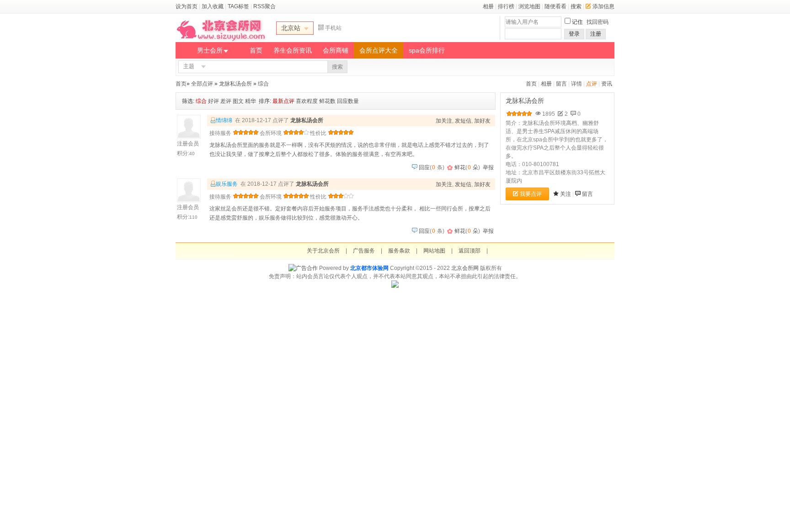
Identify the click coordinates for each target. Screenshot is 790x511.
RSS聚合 (264, 6)
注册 (595, 34)
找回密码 (598, 22)
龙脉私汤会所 (235, 84)
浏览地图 (529, 6)
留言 (561, 84)
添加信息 (603, 6)
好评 (213, 101)
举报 (488, 167)
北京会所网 (465, 268)
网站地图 (434, 250)
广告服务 (364, 250)
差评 (225, 101)
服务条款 (399, 250)
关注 (565, 194)
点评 (591, 84)
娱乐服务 (227, 184)
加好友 (482, 121)
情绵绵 (224, 120)
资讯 (606, 84)
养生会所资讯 (292, 50)
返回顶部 (469, 250)
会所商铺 (335, 50)
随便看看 (555, 6)
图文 (238, 101)
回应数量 (348, 101)
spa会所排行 (427, 50)
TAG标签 (238, 6)
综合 (263, 84)
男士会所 (210, 50)
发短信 (463, 121)
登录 (574, 34)
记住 (577, 22)
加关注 (444, 121)
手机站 (333, 28)
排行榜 (506, 6)
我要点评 (531, 194)
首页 (256, 50)
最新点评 (283, 101)
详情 (576, 84)
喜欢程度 (307, 101)
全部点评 (202, 84)
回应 (424, 167)
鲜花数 (327, 101)
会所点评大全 (378, 50)
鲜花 (459, 167)
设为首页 (187, 6)
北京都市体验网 (369, 268)
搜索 (576, 6)
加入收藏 (213, 6)
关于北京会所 (323, 250)
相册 (488, 6)
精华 (250, 101)
